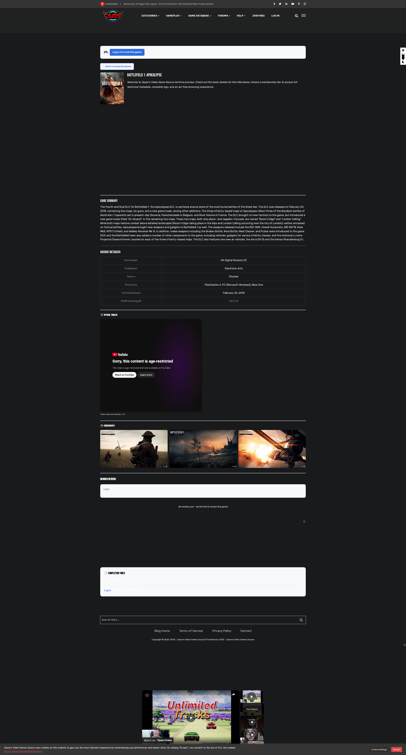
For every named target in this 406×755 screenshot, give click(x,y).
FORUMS (223, 15)
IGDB (123, 414)
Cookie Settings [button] (379, 749)
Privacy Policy (221, 631)
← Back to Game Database (117, 66)
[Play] (252, 722)
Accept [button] (396, 749)
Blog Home (162, 631)
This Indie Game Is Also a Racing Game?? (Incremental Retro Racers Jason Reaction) (190, 696)
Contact (246, 631)
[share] (233, 694)
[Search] (296, 16)
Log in (106, 489)
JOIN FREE (258, 15)
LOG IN (275, 15)
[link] (147, 695)
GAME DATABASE (198, 15)
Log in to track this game (127, 52)
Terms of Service (191, 631)
